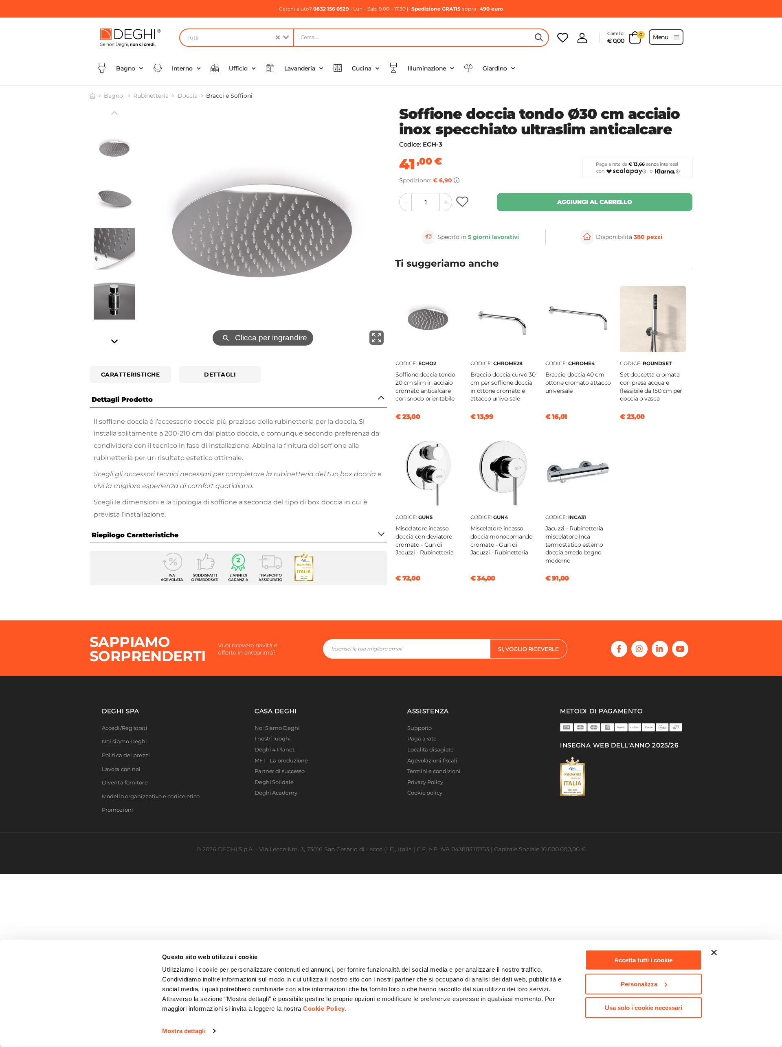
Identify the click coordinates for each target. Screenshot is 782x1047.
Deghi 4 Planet (274, 750)
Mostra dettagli (184, 1030)
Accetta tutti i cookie (643, 960)
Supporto (419, 728)
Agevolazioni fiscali (432, 761)
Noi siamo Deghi (124, 741)
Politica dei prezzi (126, 755)
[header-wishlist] (562, 37)
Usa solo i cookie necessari (643, 1007)
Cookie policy (424, 793)
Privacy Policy (425, 782)
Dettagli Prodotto (122, 399)
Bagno (114, 95)
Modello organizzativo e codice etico (151, 796)
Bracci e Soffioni (229, 95)
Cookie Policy (324, 1008)
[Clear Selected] (278, 38)
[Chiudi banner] (714, 952)
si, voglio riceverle (528, 649)
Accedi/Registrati (124, 728)
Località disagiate (430, 750)
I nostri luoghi (273, 739)
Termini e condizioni (434, 771)
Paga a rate (422, 739)
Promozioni (117, 810)
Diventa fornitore (125, 783)
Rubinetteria (151, 95)
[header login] (582, 38)
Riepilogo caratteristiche (135, 535)
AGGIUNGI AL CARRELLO (594, 202)
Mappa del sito (426, 804)
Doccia (188, 95)
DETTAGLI (220, 374)
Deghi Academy (276, 793)
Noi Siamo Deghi (277, 728)
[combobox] (236, 37)
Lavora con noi (121, 769)
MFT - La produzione (281, 761)
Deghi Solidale (274, 782)
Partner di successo (280, 771)
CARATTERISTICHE (130, 374)
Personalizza (639, 983)
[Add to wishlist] (463, 202)
